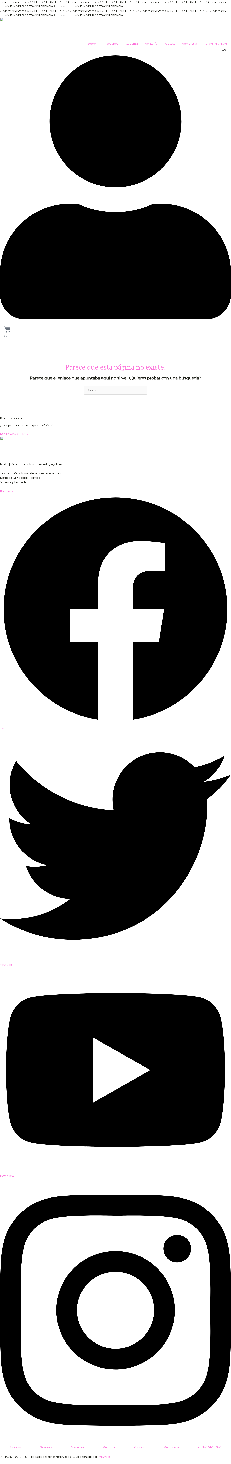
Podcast (169, 43)
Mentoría (151, 43)
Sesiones (112, 43)
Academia (131, 43)
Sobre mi (94, 43)
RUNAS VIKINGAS (216, 43)
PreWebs (104, 1456)
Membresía (189, 43)
